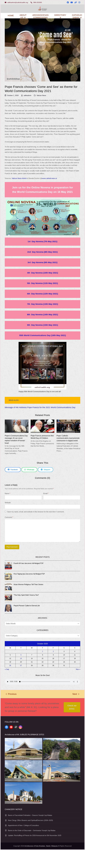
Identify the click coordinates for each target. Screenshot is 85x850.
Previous (11, 694)
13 (21, 658)
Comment (9, 517)
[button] (13, 469)
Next (74, 694)
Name (7, 493)
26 (10, 665)
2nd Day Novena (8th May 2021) (42, 252)
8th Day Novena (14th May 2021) (42, 314)
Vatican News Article (19, 178)
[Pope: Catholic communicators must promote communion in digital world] (68, 426)
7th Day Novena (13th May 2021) (42, 304)
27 (21, 665)
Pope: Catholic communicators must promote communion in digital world (68, 438)
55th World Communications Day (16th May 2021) (42, 335)
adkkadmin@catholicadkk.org (17, 2)
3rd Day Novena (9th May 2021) (42, 262)
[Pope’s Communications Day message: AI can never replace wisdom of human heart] (16, 426)
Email (45, 493)
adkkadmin (27, 95)
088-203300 (37, 2)
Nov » (78, 669)
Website (8, 502)
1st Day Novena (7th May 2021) (42, 241)
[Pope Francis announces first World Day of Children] (42, 426)
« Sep (7, 669)
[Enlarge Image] (42, 50)
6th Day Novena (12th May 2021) (42, 294)
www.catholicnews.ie (49, 178)
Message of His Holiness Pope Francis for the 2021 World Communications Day (40, 407)
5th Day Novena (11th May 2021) (42, 283)
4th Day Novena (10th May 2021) (42, 273)
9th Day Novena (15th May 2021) (42, 325)
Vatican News (41, 95)
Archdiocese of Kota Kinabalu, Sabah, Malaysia (41, 846)
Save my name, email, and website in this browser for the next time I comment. (35, 512)
